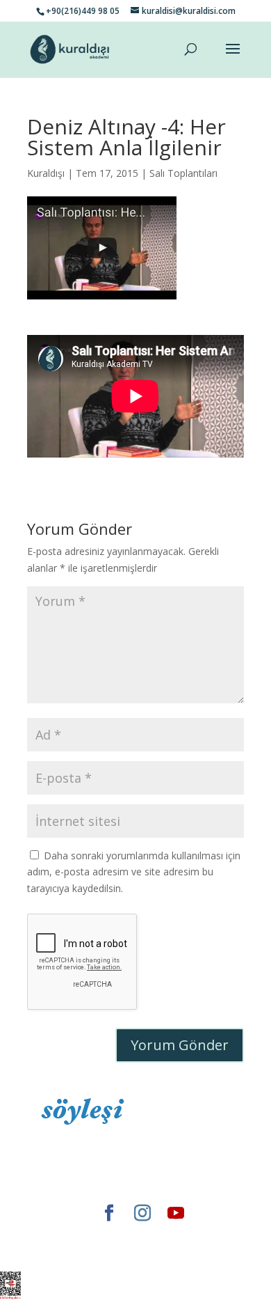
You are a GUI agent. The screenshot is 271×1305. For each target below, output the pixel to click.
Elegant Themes (83, 1236)
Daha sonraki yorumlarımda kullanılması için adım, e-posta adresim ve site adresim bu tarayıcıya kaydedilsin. (133, 872)
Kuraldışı (46, 173)
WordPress (103, 1252)
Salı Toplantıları (183, 173)
